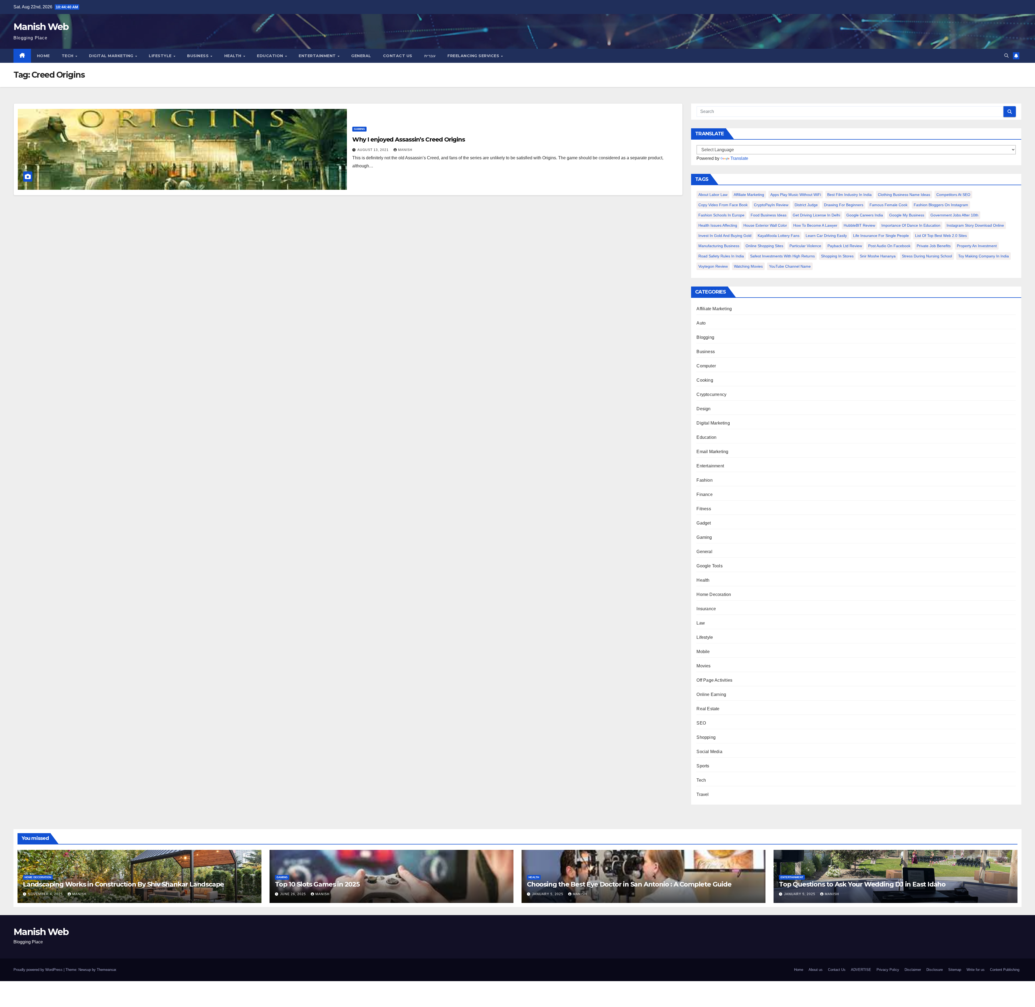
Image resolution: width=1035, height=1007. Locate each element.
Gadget (703, 523)
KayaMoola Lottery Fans (778, 235)
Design (703, 408)
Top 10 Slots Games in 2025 (317, 884)
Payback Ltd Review (844, 246)
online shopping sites (764, 246)
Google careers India (864, 215)
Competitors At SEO (953, 194)
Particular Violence (805, 246)
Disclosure (934, 970)
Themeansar (106, 970)
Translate (739, 158)
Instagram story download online (975, 225)
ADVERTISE (861, 970)
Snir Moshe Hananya (878, 256)
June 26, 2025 (293, 894)
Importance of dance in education (910, 225)
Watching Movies (748, 266)
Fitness (703, 508)
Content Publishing (1004, 970)
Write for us (976, 970)
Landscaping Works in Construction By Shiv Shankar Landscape (123, 884)
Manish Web (40, 26)
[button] (1006, 55)
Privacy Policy (888, 970)
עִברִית (430, 55)
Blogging (705, 337)
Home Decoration (713, 594)
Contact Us (397, 55)
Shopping (706, 737)
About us (816, 970)
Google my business (906, 215)
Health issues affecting (717, 225)
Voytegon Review (713, 266)
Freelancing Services (474, 55)
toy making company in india (983, 256)
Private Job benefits (934, 246)
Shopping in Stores (837, 256)
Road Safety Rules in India (721, 256)
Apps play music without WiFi (795, 194)
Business (198, 55)
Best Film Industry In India (849, 194)
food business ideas (768, 215)
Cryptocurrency (711, 394)
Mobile (703, 651)
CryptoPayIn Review (771, 205)
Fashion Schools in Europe (721, 215)
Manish (405, 150)
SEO (701, 723)
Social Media (709, 751)
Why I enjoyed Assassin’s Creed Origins (408, 139)
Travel (702, 794)
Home (43, 55)
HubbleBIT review (859, 225)
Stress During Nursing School (927, 256)
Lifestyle (161, 55)
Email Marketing (712, 451)
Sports (702, 766)
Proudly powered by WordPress (38, 970)
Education (270, 55)
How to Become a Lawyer (815, 225)
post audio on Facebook (889, 246)
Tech (68, 55)
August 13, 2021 (373, 150)
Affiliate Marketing (749, 194)
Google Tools (709, 566)
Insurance (706, 608)
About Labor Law (712, 194)
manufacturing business (718, 246)
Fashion (704, 480)
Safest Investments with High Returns (782, 256)
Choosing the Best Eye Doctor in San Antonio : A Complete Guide (629, 884)
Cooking (704, 380)
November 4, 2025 (46, 894)
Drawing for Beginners (843, 205)
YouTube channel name (790, 266)
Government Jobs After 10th (954, 215)
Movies (703, 666)
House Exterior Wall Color (765, 225)
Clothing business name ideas (904, 194)
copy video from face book (723, 205)
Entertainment (318, 55)
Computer (706, 366)
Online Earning (711, 694)
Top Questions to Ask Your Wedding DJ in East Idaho (862, 884)
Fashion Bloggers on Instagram (941, 205)
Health (233, 55)
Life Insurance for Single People (881, 235)
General (361, 55)
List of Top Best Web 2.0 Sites (941, 235)
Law (700, 623)
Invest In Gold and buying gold (724, 235)
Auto (701, 323)
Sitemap (954, 970)
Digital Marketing (111, 55)
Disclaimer (913, 970)
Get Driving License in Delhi (816, 215)
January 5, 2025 (548, 894)
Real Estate (707, 708)
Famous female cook (889, 205)
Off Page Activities (714, 680)
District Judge (806, 205)
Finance (704, 494)
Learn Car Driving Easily (826, 235)
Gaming (359, 128)
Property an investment (977, 246)
